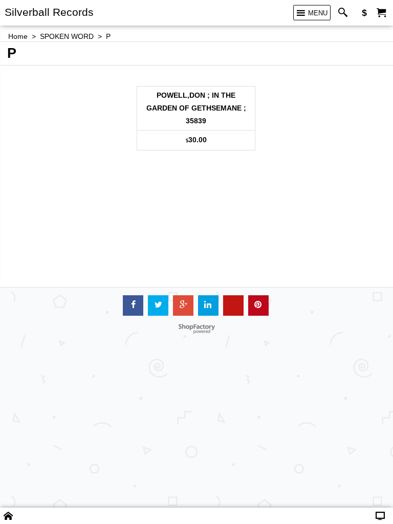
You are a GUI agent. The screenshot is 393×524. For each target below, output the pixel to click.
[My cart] (381, 13)
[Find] (345, 13)
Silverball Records (49, 12)
